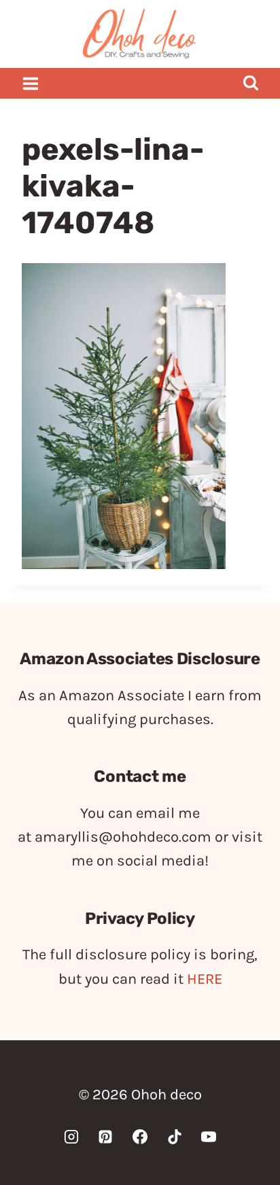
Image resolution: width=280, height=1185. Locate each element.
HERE (204, 979)
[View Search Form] (250, 83)
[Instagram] (71, 1137)
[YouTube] (209, 1137)
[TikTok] (175, 1137)
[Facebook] (140, 1137)
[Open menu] (31, 83)
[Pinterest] (105, 1137)
